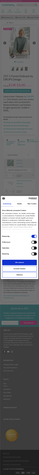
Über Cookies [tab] (32, 204)
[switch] (34, 242)
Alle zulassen (19, 262)
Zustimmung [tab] (7, 204)
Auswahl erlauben (19, 268)
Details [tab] (19, 204)
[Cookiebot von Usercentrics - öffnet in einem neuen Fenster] (28, 198)
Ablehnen (19, 275)
